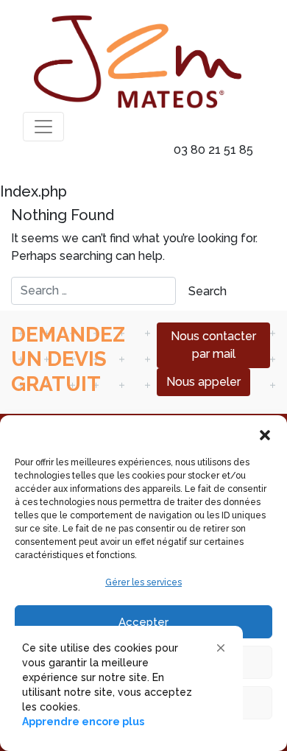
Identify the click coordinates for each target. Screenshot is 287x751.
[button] (265, 433)
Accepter (143, 622)
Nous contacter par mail (213, 345)
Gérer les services (143, 582)
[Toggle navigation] (43, 126)
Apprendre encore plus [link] (83, 721)
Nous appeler (203, 382)
